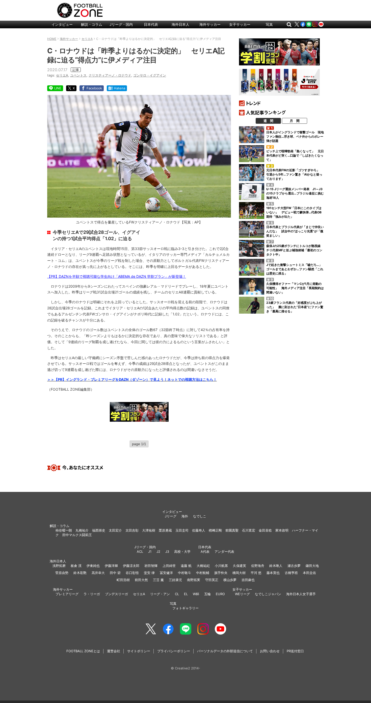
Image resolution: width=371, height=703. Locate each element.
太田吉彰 (132, 530)
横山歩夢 (229, 580)
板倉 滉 (76, 566)
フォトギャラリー (185, 608)
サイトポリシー (138, 651)
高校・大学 (182, 551)
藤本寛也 (273, 573)
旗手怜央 (220, 573)
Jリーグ (170, 516)
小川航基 (221, 566)
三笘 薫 (158, 580)
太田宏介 (115, 530)
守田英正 (211, 580)
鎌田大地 (312, 566)
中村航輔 (202, 573)
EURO (220, 594)
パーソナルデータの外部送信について (225, 651)
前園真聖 (231, 530)
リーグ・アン (160, 594)
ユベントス (78, 75)
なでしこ (199, 516)
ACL (140, 551)
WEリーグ (242, 594)
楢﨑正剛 (215, 530)
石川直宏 (248, 530)
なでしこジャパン (268, 594)
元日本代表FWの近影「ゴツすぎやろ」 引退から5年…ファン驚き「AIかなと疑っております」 (294, 174)
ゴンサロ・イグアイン (149, 75)
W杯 (196, 594)
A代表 (205, 551)
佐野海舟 (257, 566)
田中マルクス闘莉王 (77, 535)
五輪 (207, 594)
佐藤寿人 (198, 530)
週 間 (268, 121)
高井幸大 (98, 573)
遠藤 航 (186, 566)
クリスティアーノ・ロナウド (110, 75)
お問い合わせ (270, 651)
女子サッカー (239, 24)
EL (186, 594)
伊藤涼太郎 (131, 566)
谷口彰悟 (132, 573)
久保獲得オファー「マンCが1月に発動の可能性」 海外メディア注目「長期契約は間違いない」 (295, 288)
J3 (167, 551)
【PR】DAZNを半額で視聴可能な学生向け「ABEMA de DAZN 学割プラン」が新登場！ (116, 276)
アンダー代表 (224, 551)
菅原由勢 (61, 573)
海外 (184, 516)
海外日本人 (180, 24)
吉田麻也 (248, 580)
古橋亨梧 (291, 573)
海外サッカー (210, 24)
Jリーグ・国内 (121, 24)
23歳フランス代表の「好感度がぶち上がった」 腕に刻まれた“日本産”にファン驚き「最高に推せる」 (294, 307)
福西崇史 (98, 530)
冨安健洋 (166, 573)
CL (177, 594)
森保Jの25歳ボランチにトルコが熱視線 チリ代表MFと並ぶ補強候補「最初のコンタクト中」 (295, 250)
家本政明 (281, 530)
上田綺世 (169, 566)
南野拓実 (193, 580)
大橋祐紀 (203, 566)
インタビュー (62, 24)
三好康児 (175, 580)
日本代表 (151, 24)
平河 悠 (256, 573)
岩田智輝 (150, 566)
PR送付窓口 (295, 651)
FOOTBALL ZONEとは (83, 651)
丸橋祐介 (82, 530)
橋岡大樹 (239, 573)
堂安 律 (149, 573)
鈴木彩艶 (80, 573)
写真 (269, 24)
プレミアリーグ (67, 594)
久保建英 (239, 566)
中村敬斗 (184, 573)
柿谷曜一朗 (64, 530)
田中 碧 (115, 573)
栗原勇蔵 (165, 530)
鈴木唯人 (275, 566)
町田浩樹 (123, 580)
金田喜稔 (265, 530)
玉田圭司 (182, 530)
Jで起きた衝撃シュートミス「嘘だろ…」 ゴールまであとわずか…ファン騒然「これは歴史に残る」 (295, 269)
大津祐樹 (148, 530)
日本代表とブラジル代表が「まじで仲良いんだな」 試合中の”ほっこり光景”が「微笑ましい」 (295, 231)
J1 (149, 551)
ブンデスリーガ (116, 594)
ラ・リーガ (92, 594)
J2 (158, 551)
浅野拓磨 (59, 566)
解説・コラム (91, 24)
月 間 (295, 121)
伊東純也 (93, 566)
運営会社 (113, 651)
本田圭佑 (309, 573)
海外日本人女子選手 (301, 594)
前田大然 (141, 580)
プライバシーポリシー (173, 651)
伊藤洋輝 (111, 566)
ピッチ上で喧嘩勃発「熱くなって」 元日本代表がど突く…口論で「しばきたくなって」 (295, 155)
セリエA (62, 75)
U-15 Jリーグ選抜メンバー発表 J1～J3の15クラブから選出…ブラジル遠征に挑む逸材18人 (295, 193)
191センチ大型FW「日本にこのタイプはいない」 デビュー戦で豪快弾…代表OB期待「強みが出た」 (294, 212)
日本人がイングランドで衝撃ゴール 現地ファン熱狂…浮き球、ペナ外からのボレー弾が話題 (295, 136)
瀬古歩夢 (294, 566)
